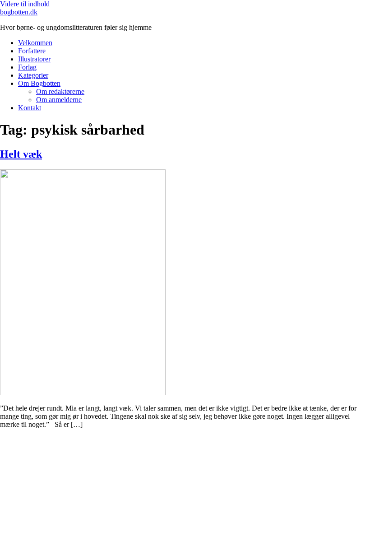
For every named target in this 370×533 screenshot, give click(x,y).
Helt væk (21, 154)
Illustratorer (34, 59)
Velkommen (35, 43)
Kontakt (29, 108)
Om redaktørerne (60, 91)
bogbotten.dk (18, 12)
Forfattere (32, 51)
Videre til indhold (25, 4)
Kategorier (33, 75)
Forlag (27, 67)
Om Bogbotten (39, 83)
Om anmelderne (59, 99)
